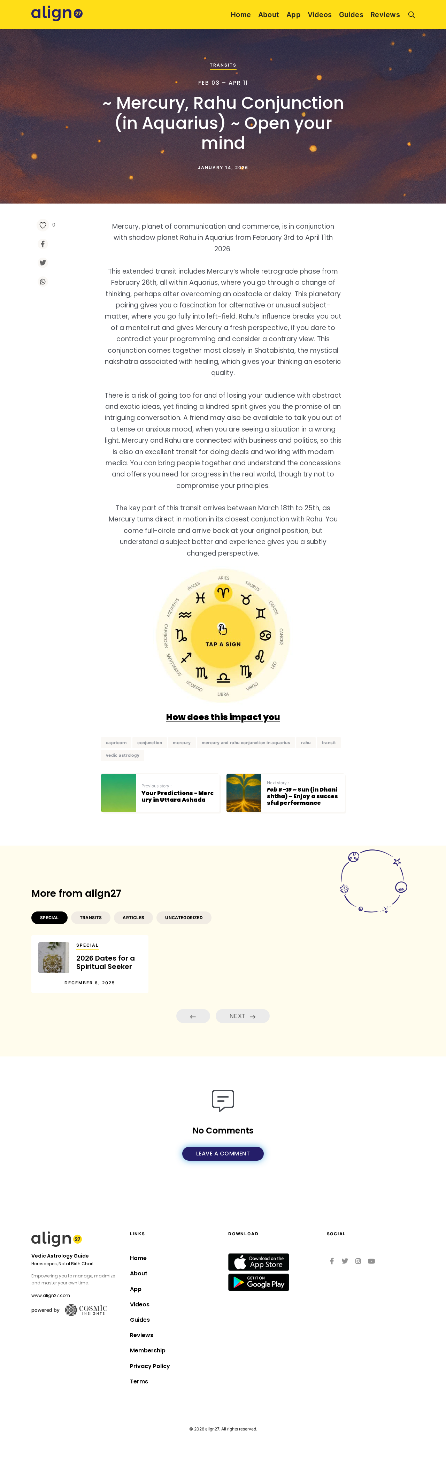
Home (241, 14)
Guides (351, 14)
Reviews (385, 14)
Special (87, 945)
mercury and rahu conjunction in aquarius (246, 742)
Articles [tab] (133, 917)
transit (329, 742)
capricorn (116, 742)
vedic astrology (122, 755)
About (268, 14)
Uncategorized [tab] (184, 917)
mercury (182, 742)
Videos (320, 14)
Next (238, 1016)
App (293, 14)
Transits (223, 65)
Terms (139, 1381)
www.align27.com (50, 1295)
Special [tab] (49, 917)
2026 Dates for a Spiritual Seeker (105, 962)
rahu (305, 742)
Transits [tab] (91, 917)
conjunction (149, 742)
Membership (148, 1350)
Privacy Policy (150, 1366)
